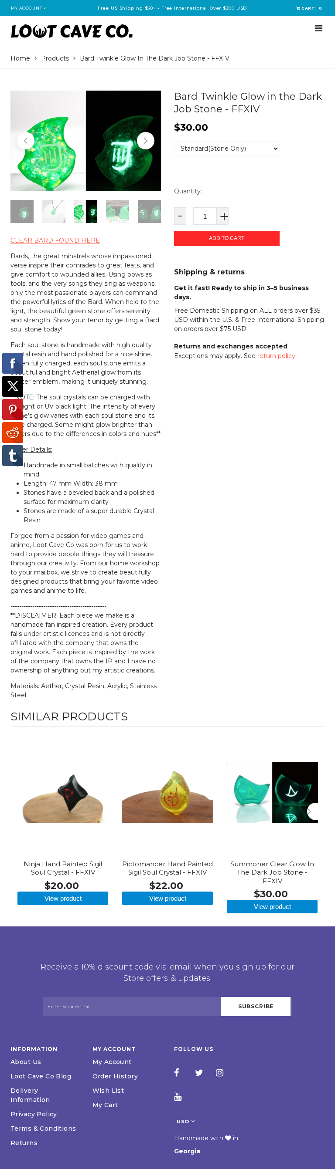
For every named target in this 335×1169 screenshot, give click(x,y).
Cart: (311, 8)
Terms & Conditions (43, 1128)
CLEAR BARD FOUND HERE (55, 240)
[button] (25, 140)
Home (20, 58)
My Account (112, 1062)
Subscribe (256, 1006)
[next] (316, 811)
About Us (25, 1062)
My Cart (105, 1105)
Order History (115, 1076)
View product (63, 898)
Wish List (108, 1091)
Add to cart (226, 238)
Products (55, 58)
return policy (276, 356)
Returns (24, 1143)
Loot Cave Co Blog (40, 1076)
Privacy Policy (33, 1114)
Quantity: (188, 191)
